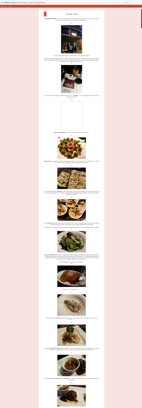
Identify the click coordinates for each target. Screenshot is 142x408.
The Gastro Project (71, 14)
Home (10, 6)
